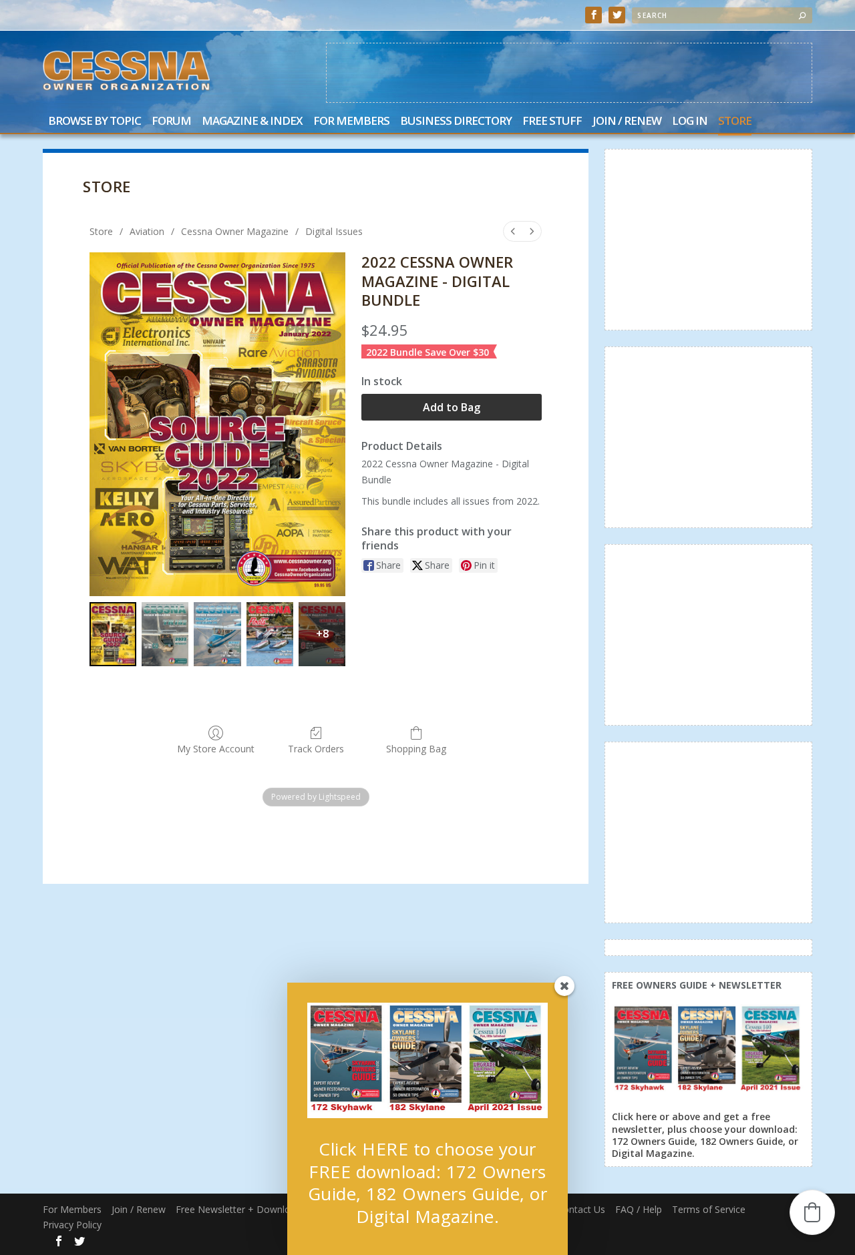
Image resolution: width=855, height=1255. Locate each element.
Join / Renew (626, 121)
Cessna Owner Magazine (235, 231)
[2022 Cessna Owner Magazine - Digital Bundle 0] (113, 634)
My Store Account (215, 748)
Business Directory (456, 121)
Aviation (147, 231)
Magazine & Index (252, 121)
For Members (351, 121)
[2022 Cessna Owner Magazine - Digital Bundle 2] (217, 634)
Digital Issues (334, 231)
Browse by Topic (94, 121)
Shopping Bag (416, 748)
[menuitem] (513, 231)
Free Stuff (552, 121)
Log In (689, 121)
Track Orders (316, 748)
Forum (171, 121)
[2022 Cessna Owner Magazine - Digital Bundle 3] (269, 634)
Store (734, 121)
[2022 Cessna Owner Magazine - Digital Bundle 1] (165, 634)
